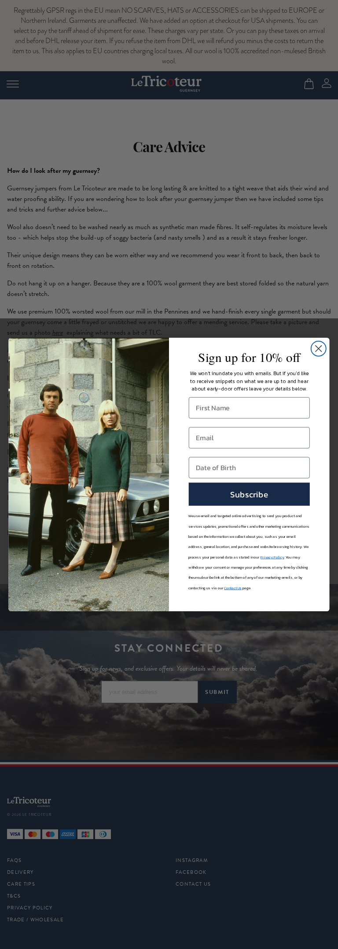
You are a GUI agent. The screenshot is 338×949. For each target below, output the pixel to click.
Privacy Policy (272, 557)
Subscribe (249, 494)
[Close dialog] (318, 348)
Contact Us (233, 588)
